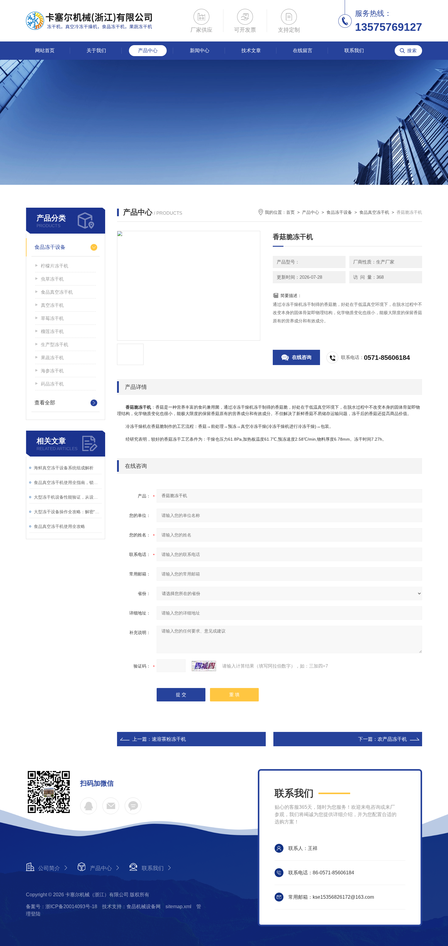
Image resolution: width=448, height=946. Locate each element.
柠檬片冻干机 (54, 265)
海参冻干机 (52, 370)
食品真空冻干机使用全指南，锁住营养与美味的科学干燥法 (68, 482)
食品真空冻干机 (57, 292)
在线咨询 (301, 357)
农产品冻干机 (392, 739)
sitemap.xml (178, 906)
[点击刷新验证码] (204, 666)
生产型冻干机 (54, 344)
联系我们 (354, 50)
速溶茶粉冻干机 (169, 739)
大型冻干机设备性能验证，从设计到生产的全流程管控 (68, 497)
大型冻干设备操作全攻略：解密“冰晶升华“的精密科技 (68, 511)
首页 (290, 212)
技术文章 (251, 50)
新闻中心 (199, 50)
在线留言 (302, 50)
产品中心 (148, 50)
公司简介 (49, 868)
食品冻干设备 (50, 247)
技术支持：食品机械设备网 (131, 906)
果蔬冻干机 (52, 357)
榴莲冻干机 (52, 331)
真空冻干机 (52, 305)
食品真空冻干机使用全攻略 (59, 526)
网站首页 (45, 50)
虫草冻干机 (52, 278)
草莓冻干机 (52, 318)
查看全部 (44, 403)
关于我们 (96, 50)
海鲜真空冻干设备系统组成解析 (64, 467)
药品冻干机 (52, 383)
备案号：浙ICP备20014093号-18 (61, 906)
